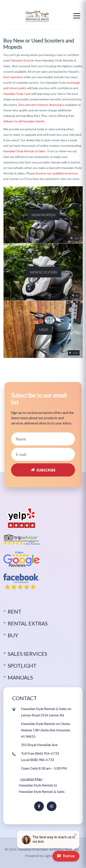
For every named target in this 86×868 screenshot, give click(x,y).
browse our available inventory (57, 173)
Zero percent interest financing (40, 105)
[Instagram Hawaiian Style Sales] (51, 806)
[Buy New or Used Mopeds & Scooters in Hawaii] (37, 15)
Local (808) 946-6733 (37, 759)
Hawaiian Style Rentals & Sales (24, 151)
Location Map (31, 779)
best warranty (13, 77)
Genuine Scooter (22, 60)
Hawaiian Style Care (17, 94)
